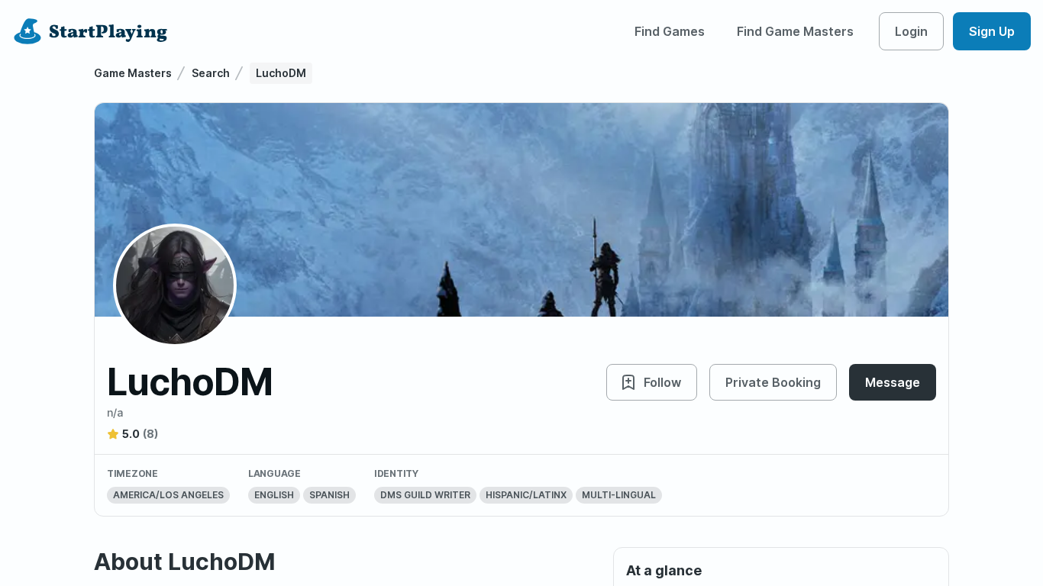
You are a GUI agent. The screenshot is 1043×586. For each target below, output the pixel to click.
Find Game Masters (795, 31)
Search (211, 72)
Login (911, 31)
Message (892, 382)
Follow (662, 382)
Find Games (670, 31)
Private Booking (773, 382)
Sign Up (992, 31)
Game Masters (133, 72)
